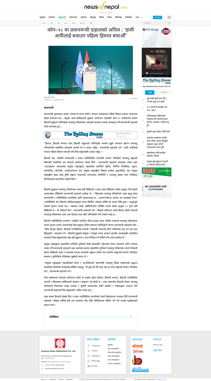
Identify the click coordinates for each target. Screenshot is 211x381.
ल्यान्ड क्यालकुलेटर (114, 356)
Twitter (95, 351)
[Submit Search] (169, 23)
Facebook (96, 346)
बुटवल (66, 23)
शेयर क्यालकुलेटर (113, 349)
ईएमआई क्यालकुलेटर (115, 352)
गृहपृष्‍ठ (42, 17)
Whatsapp (96, 361)
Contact (61, 379)
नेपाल (109, 17)
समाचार (52, 17)
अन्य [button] (137, 17)
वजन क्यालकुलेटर (113, 360)
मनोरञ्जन (73, 17)
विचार (101, 17)
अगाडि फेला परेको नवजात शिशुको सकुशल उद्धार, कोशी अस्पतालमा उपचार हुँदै (157, 142)
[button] (169, 17)
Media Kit (69, 379)
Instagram (96, 356)
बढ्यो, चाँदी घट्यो (158, 132)
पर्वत (59, 23)
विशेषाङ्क (118, 17)
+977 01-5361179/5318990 (54, 365)
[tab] (150, 93)
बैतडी (73, 23)
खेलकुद (93, 17)
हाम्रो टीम (157, 350)
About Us (44, 379)
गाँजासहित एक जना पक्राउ (157, 108)
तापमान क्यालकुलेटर (114, 364)
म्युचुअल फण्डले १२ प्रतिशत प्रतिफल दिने (157, 163)
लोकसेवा (128, 17)
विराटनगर (82, 23)
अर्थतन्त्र (83, 17)
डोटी (51, 23)
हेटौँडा (91, 23)
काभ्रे (44, 23)
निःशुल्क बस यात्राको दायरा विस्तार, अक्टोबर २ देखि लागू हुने (158, 121)
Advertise (53, 379)
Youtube (94, 366)
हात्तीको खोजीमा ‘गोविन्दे (156, 154)
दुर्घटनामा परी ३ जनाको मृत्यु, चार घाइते (156, 100)
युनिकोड (110, 345)
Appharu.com (161, 379)
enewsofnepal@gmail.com (54, 369)
